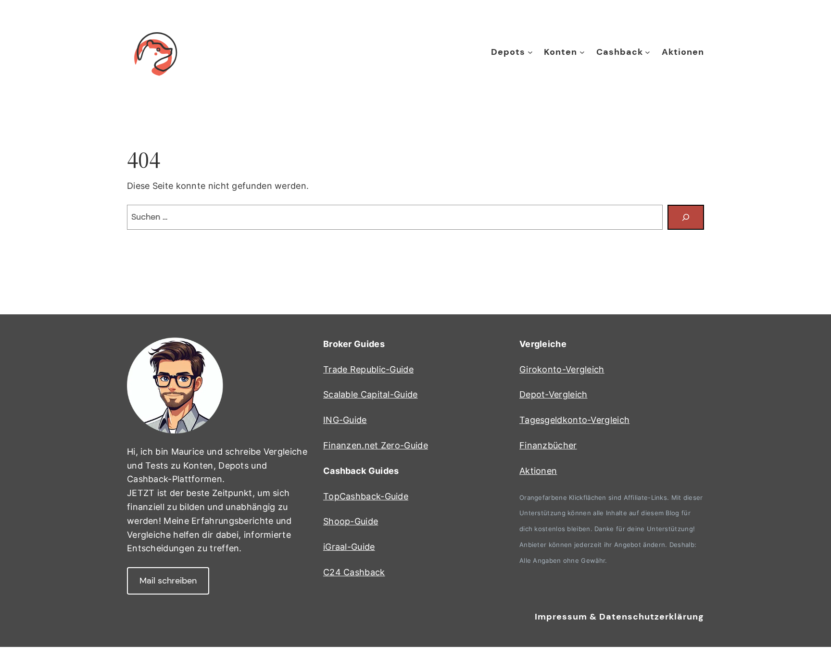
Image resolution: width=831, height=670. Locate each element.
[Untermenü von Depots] (530, 52)
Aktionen (538, 471)
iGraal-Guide (349, 547)
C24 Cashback (354, 572)
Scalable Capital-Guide (370, 394)
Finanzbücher (548, 445)
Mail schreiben (168, 580)
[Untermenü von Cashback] (647, 52)
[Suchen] (685, 217)
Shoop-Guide (350, 521)
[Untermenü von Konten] (582, 52)
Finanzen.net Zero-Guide (375, 445)
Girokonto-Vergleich (561, 369)
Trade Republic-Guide (368, 369)
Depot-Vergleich (553, 394)
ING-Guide (345, 420)
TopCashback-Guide (365, 496)
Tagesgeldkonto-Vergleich (574, 420)
